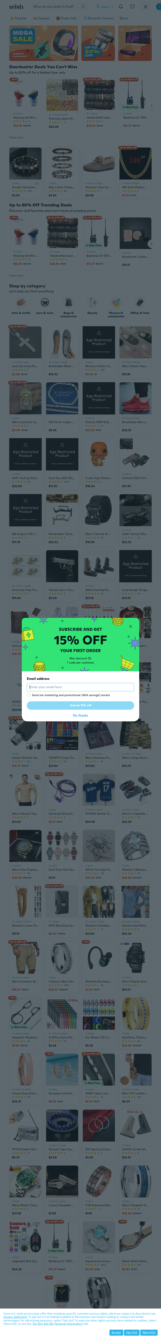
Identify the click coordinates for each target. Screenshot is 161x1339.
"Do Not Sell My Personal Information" (57, 1324)
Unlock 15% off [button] (80, 705)
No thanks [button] (80, 715)
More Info (149, 1333)
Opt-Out (131, 1333)
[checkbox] (28, 694)
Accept (116, 1333)
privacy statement (15, 1317)
